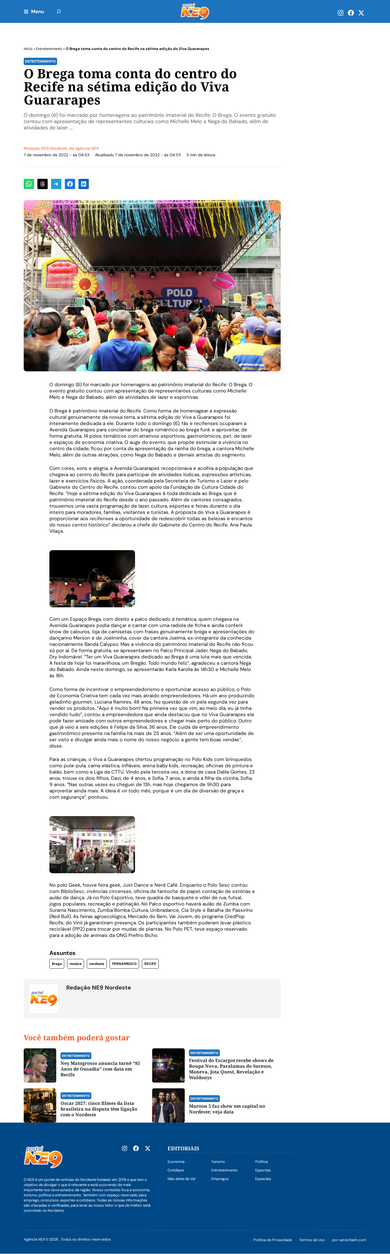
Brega (57, 963)
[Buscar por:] (59, 11)
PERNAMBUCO (124, 963)
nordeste (96, 963)
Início (28, 48)
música (75, 963)
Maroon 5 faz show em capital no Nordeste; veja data (227, 1109)
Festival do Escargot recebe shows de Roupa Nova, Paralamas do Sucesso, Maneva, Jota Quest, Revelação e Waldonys (231, 1069)
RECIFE (150, 963)
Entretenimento (49, 48)
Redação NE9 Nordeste (45, 148)
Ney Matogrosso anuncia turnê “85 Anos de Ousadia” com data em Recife (100, 1069)
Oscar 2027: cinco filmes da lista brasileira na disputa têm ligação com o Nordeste (99, 1109)
